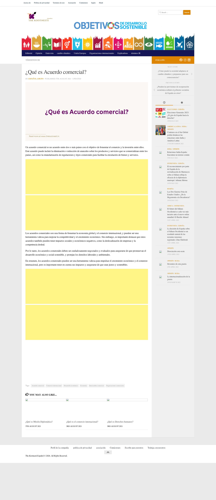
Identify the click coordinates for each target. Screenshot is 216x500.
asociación (100, 447)
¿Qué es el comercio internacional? (82, 421)
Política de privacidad (41, 3)
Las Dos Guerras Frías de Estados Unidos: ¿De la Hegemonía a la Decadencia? (178, 194)
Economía (83, 386)
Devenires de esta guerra (176, 264)
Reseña (170, 189)
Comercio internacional (54, 386)
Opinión (39, 53)
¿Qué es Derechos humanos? (120, 421)
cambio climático (63, 53)
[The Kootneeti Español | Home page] (40, 17)
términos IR (135, 53)
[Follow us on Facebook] (181, 59)
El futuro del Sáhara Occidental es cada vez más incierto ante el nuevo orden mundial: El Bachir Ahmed (178, 212)
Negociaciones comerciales (115, 386)
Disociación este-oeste (176, 251)
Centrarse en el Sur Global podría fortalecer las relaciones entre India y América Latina (177, 136)
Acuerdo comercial (38, 386)
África (170, 206)
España (181, 109)
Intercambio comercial (96, 386)
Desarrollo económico (71, 386)
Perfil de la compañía (60, 447)
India (184, 126)
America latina (174, 126)
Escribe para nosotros (134, 447)
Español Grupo (36, 78)
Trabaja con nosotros (156, 447)
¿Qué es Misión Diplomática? (39, 421)
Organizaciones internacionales (102, 53)
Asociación (72, 3)
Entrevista (50, 53)
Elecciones (172, 109)
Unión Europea (80, 53)
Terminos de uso (58, 3)
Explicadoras (123, 53)
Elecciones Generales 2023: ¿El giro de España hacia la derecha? (178, 115)
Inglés (93, 3)
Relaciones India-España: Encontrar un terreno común (178, 153)
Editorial (28, 53)
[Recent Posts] (164, 102)
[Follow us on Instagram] (185, 59)
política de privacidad (82, 447)
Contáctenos (83, 3)
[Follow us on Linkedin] (189, 59)
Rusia (177, 261)
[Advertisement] (87, 176)
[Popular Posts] (181, 102)
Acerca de (27, 3)
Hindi (101, 3)
